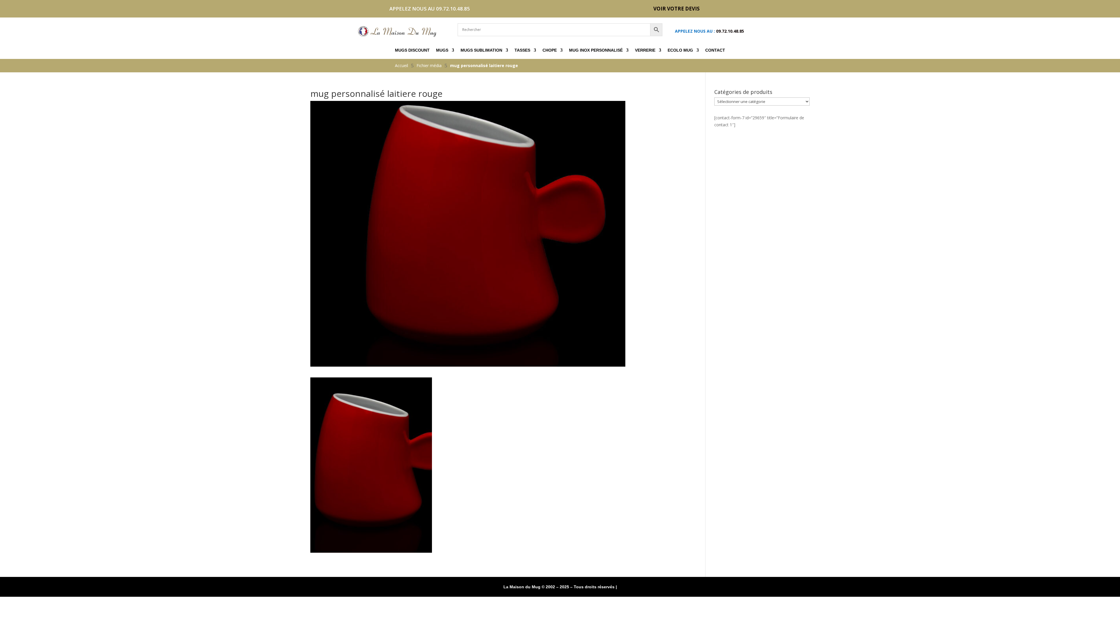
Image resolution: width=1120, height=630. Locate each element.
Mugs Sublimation (481, 50)
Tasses (522, 50)
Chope (549, 50)
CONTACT (715, 50)
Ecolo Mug (680, 50)
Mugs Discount (412, 50)
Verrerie (645, 50)
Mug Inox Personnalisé (596, 50)
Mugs (442, 50)
